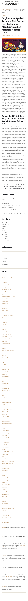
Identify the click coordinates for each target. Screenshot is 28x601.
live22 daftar (4, 367)
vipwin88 (4, 458)
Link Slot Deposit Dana (7, 409)
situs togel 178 (5, 357)
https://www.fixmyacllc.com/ (8, 393)
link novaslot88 (5, 418)
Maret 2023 (4, 234)
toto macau (4, 482)
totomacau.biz (5, 473)
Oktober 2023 (5, 228)
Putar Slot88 (4, 395)
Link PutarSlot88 (5, 437)
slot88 (3, 456)
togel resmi (4, 491)
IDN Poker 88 (5, 411)
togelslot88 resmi (5, 345)
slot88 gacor (4, 348)
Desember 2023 (5, 224)
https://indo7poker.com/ (7, 305)
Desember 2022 (5, 240)
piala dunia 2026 (5, 520)
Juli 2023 (4, 230)
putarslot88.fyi (5, 440)
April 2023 (4, 232)
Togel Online (4, 261)
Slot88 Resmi (5, 404)
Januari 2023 (5, 238)
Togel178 (4, 428)
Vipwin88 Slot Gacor (6, 280)
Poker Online (5, 255)
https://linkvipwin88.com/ (7, 463)
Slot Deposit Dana (6, 477)
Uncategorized (5, 264)
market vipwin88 (5, 385)
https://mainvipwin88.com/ (8, 461)
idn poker (4, 317)
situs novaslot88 (5, 388)
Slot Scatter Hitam (6, 378)
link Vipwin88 (5, 503)
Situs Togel (4, 287)
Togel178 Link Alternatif (7, 451)
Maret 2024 (4, 222)
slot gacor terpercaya (6, 289)
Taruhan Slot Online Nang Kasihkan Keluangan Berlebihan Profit (12, 210)
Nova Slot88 (4, 435)
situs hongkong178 (6, 360)
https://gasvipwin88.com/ (7, 466)
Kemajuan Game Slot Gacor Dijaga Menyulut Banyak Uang (13, 214)
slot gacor (17, 141)
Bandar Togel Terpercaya (7, 291)
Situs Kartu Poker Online (7, 315)
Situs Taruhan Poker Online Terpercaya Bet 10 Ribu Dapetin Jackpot (13, 202)
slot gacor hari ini (5, 522)
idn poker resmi (5, 369)
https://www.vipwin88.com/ (8, 277)
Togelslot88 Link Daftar (7, 336)
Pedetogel (4, 527)
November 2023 (5, 226)
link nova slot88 (5, 353)
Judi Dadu (4, 324)
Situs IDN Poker (8, 576)
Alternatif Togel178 (6, 484)
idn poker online (5, 310)
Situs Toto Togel (5, 416)
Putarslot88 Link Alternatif (8, 506)
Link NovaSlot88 (5, 442)
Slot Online (4, 15)
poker (3, 362)
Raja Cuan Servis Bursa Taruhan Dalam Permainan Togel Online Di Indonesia (13, 206)
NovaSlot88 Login (6, 433)
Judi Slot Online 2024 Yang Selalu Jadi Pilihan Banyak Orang (14, 198)
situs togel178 (5, 298)
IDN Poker (4, 320)
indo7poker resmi (6, 338)
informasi (4, 355)
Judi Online (4, 253)
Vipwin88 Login (5, 480)
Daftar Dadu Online (6, 334)
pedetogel (4, 329)
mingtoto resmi (5, 383)
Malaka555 (4, 414)
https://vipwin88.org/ (6, 402)
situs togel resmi (5, 468)
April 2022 (4, 243)
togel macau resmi (6, 421)
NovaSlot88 (4, 444)
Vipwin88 (4, 449)
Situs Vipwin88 (5, 407)
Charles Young (6, 35)
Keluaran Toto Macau (6, 327)
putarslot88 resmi (6, 343)
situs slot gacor (5, 470)
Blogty (20, 598)
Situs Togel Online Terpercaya (8, 284)
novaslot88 (4, 487)
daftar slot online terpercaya (8, 350)
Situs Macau (4, 282)
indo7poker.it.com (6, 371)
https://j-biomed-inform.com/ (8, 296)
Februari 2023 (5, 236)
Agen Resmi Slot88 (6, 376)
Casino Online (5, 250)
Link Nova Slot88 (5, 430)
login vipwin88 (5, 454)
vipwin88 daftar (5, 426)
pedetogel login (5, 331)
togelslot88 (4, 475)
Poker (3, 294)
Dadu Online (4, 322)
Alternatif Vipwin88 (6, 517)
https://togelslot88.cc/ (7, 423)
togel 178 (4, 364)
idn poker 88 (4, 341)
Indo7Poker (4, 308)
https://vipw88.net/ (6, 390)
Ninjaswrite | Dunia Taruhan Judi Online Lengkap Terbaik (12, 3)
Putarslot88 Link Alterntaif (8, 508)
